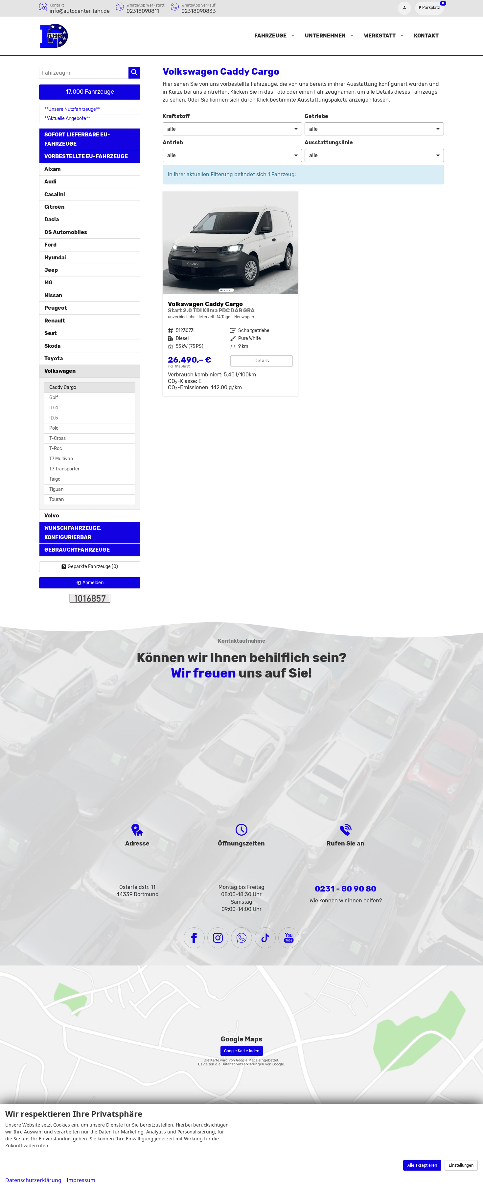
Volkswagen (60, 371)
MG (48, 282)
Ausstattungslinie (329, 142)
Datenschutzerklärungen (242, 1064)
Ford (50, 245)
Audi (50, 181)
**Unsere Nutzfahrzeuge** (72, 109)
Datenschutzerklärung (33, 1180)
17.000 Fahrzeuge (90, 91)
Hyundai (55, 257)
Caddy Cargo (62, 387)
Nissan (53, 295)
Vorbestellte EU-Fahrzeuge (86, 156)
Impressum (81, 1180)
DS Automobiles (65, 232)
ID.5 (53, 418)
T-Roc (55, 448)
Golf (53, 397)
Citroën (54, 207)
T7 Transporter (64, 469)
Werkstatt (380, 36)
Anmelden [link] (93, 582)
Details (261, 361)
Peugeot (55, 308)
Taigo (54, 479)
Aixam (52, 169)
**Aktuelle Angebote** (67, 118)
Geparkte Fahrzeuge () (93, 566)
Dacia (51, 219)
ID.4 (53, 408)
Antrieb (173, 142)
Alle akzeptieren (422, 1165)
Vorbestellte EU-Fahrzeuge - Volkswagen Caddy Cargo (230, 294)
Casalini (54, 194)
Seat (50, 333)
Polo (53, 428)
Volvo (51, 515)
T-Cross (57, 438)
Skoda (52, 346)
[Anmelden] (404, 8)
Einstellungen (461, 1165)
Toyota (53, 358)
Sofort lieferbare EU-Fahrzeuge (77, 139)
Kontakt (426, 36)
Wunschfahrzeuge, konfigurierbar (73, 532)
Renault (54, 321)
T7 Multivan (61, 459)
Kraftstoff (176, 116)
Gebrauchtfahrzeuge (77, 550)
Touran (56, 499)
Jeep (51, 270)
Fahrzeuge (270, 36)
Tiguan (56, 489)
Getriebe (316, 116)
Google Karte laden (241, 1051)
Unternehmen (325, 36)
